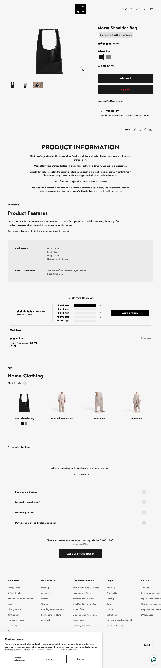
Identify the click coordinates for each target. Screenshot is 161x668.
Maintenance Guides (82, 593)
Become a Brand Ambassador (120, 620)
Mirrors (44, 598)
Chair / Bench (14, 609)
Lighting (45, 587)
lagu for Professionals (151, 598)
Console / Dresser (16, 620)
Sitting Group (14, 587)
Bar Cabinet (13, 614)
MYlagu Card (147, 614)
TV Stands (12, 625)
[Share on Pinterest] (145, 129)
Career (110, 609)
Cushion (45, 603)
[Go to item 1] (13, 85)
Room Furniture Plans (51, 614)
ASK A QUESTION (80, 474)
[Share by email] (150, 129)
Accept (49, 659)
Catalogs (110, 598)
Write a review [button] (130, 313)
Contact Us (112, 593)
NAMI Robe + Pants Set (61, 418)
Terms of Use (79, 609)
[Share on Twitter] (140, 129)
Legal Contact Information (85, 603)
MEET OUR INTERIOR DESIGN (80, 553)
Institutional (112, 614)
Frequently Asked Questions (86, 587)
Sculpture (45, 593)
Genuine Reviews (115, 625)
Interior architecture (150, 593)
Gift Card (45, 620)
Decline (80, 659)
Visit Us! (145, 587)
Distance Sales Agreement (85, 614)
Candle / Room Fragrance (53, 609)
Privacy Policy (69, 649)
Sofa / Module (14, 593)
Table (10, 603)
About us (111, 587)
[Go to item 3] (38, 85)
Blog (109, 603)
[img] (16, 338)
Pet (9, 631)
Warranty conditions (82, 625)
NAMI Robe (136, 418)
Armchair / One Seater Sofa (21, 598)
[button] (104, 43)
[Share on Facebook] (134, 129)
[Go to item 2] (25, 85)
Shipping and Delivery (83, 598)
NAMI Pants (99, 418)
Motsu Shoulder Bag (24, 418)
